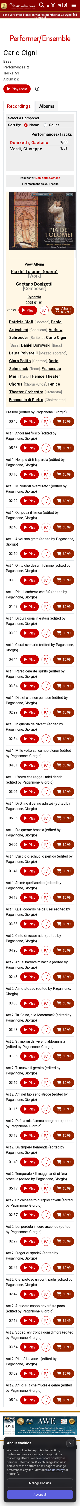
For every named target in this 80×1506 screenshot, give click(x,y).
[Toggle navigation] (74, 5)
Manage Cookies (40, 1483)
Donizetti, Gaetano (29, 142)
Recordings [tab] (19, 106)
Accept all (40, 1494)
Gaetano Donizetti (34, 284)
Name (34, 125)
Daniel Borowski (35, 345)
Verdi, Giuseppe (26, 148)
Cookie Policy (55, 1470)
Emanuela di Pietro (26, 399)
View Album (34, 264)
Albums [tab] (46, 106)
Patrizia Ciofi (21, 322)
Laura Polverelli (23, 353)
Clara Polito (20, 360)
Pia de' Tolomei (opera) (34, 271)
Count (54, 125)
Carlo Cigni (56, 337)
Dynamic (34, 297)
